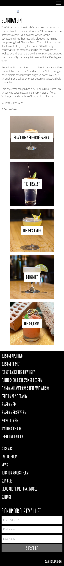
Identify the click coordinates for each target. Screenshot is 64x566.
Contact (6, 497)
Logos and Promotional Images (19, 489)
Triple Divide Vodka (12, 437)
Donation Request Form (15, 473)
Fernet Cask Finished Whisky (18, 372)
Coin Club (7, 481)
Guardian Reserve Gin (14, 413)
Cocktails (7, 449)
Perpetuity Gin (10, 421)
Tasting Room (9, 457)
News (5, 465)
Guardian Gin (9, 404)
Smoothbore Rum (11, 429)
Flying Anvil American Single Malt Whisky (25, 388)
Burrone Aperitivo (12, 356)
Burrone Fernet (11, 364)
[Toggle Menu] (58, 3)
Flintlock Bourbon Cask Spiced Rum (22, 380)
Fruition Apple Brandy (14, 396)
